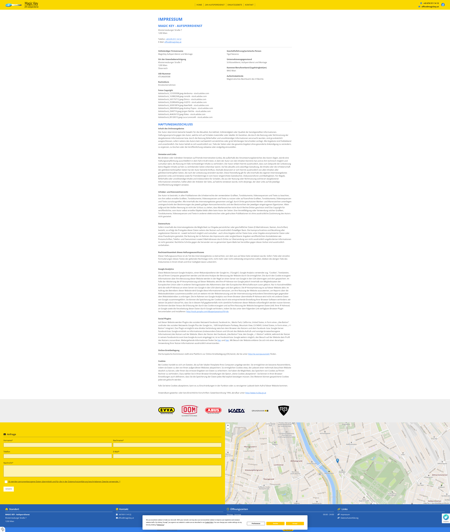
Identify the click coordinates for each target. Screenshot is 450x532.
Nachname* (118, 440)
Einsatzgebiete (235, 5)
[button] (337, 461)
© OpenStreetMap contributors (439, 503)
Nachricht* (8, 463)
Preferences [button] (160, 525)
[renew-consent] (2, 529)
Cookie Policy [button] (209, 522)
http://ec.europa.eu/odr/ (259, 354)
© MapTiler (426, 503)
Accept (294, 523)
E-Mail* (116, 452)
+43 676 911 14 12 (431, 3)
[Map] (337, 463)
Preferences (256, 523)
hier (219, 340)
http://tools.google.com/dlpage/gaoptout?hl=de (207, 311)
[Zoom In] (228, 425)
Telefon (7, 452)
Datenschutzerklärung (349, 518)
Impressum (345, 514)
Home (199, 5)
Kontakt (249, 5)
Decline (275, 523)
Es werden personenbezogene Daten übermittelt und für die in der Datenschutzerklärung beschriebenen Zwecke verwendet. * (64, 481)
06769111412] (125, 514)
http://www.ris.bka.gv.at (255, 393)
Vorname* (8, 440)
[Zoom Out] (228, 429)
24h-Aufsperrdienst (215, 5)
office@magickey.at (430, 6)
